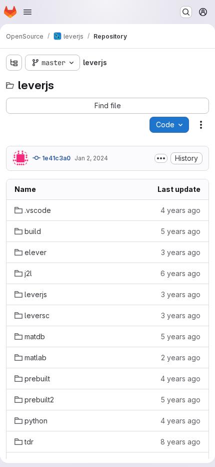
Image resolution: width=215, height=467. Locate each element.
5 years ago (180, 231)
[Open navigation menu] (28, 12)
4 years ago (180, 210)
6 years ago (180, 273)
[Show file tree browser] (14, 63)
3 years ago (180, 252)
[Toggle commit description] (161, 158)
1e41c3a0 (55, 158)
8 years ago (180, 441)
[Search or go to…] (186, 12)
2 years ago (180, 357)
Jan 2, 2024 (91, 158)
